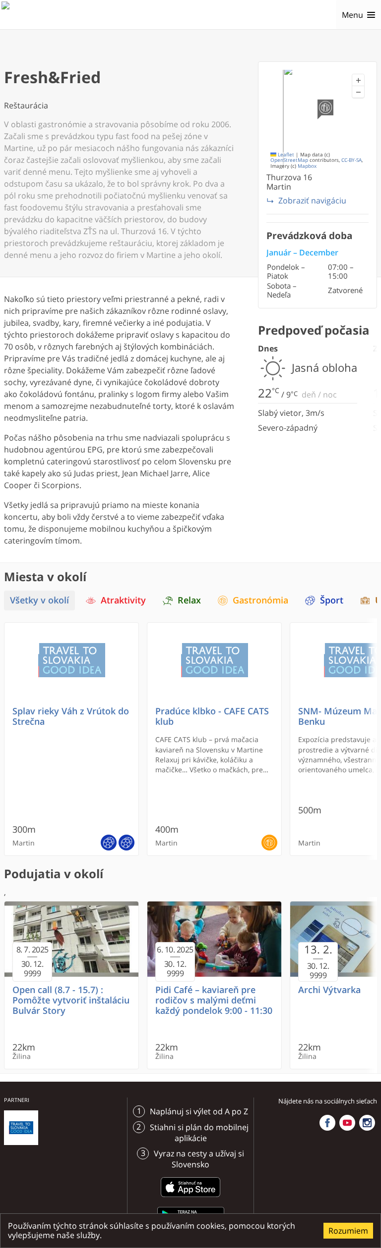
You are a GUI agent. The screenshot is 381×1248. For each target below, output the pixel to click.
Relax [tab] (189, 600)
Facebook (327, 1123)
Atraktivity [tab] (123, 600)
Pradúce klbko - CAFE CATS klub (212, 716)
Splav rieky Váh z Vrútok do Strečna (70, 716)
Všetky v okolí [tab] (39, 600)
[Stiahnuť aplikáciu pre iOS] (190, 1198)
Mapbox (307, 166)
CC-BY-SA (351, 160)
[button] (358, 80)
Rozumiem (348, 1230)
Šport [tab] (331, 600)
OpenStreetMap (289, 160)
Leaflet (285, 154)
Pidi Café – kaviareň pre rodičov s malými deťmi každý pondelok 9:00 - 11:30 (213, 1000)
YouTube (347, 1123)
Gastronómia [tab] (260, 600)
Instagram (367, 1123)
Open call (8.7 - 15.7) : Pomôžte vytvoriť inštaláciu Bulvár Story (70, 1000)
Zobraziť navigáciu (312, 200)
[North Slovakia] (18, 15)
